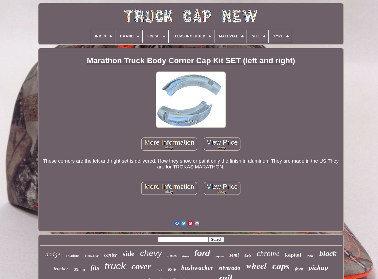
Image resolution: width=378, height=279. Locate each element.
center (110, 255)
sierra (185, 256)
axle (172, 269)
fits (94, 267)
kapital (293, 255)
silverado (229, 268)
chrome (268, 253)
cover (141, 266)
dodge (52, 254)
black (327, 253)
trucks (172, 256)
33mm (79, 269)
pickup (318, 267)
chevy (151, 253)
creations (72, 256)
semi (234, 255)
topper (220, 256)
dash (247, 256)
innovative (92, 256)
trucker (61, 268)
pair (310, 255)
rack (159, 270)
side (128, 254)
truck (115, 265)
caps (280, 266)
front (299, 269)
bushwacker (197, 267)
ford (202, 253)
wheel (256, 265)
